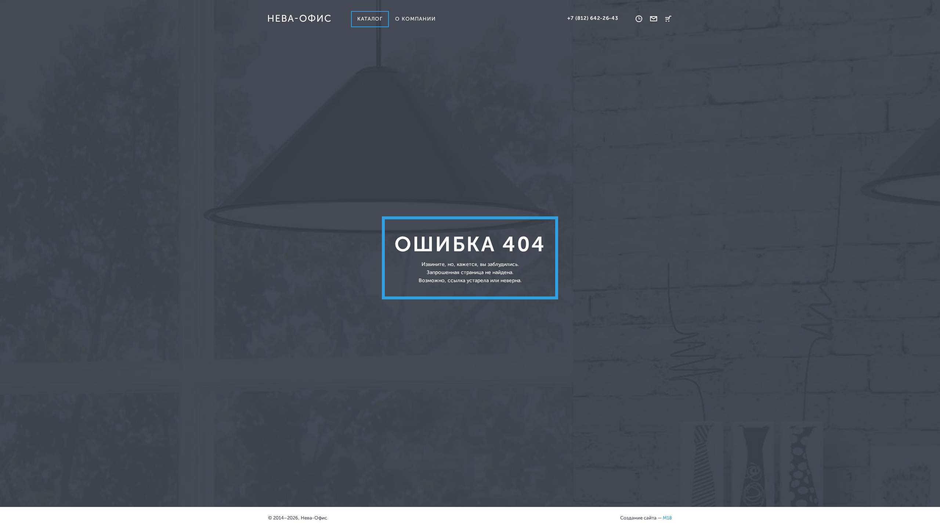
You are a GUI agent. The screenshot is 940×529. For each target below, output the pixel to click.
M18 (667, 518)
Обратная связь (653, 18)
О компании (415, 19)
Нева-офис (299, 18)
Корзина (668, 18)
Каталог (370, 19)
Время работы (638, 18)
